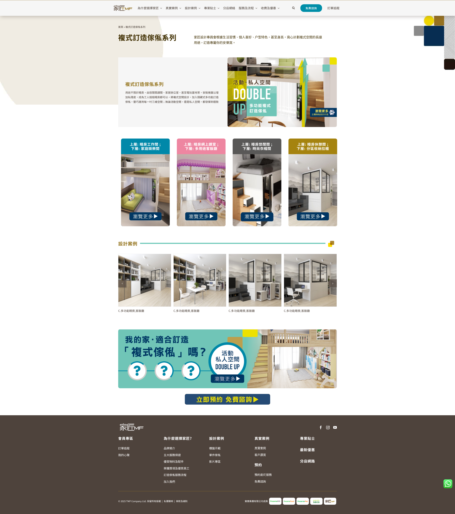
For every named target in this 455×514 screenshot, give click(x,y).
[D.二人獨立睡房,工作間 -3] (144, 280)
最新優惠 (307, 449)
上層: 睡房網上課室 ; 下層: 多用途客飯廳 (201, 146)
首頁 (120, 27)
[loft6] (312, 155)
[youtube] (335, 427)
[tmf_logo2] (330, 499)
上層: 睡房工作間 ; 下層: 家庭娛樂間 (145, 146)
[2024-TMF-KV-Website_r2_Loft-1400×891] (282, 59)
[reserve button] (227, 395)
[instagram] (328, 427)
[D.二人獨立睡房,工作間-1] (255, 280)
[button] (293, 8)
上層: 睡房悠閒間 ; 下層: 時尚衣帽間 (256, 146)
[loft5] (257, 155)
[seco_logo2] (316, 499)
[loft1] (145, 155)
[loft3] (201, 155)
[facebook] (321, 427)
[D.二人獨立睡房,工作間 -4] (200, 280)
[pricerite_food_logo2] (289, 499)
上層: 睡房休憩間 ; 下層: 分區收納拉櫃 (313, 146)
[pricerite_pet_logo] (302, 499)
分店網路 (307, 461)
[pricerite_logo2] (275, 499)
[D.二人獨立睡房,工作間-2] (310, 280)
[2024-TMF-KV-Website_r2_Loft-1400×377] (227, 331)
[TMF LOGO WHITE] (131, 422)
